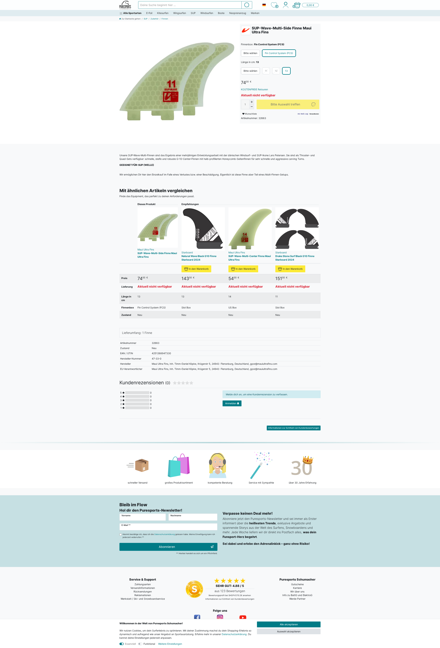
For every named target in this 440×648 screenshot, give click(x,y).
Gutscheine (297, 584)
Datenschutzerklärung (234, 634)
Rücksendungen (143, 591)
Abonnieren (167, 547)
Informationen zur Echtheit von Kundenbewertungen (293, 428)
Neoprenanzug (237, 13)
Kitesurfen (162, 13)
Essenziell (130, 643)
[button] (306, 5)
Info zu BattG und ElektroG (297, 595)
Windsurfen (206, 13)
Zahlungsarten (143, 584)
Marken (255, 13)
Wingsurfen (179, 13)
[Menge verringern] (251, 106)
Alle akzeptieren (289, 624)
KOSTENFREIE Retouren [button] (254, 89)
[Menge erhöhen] (251, 102)
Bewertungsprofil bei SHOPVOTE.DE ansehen (230, 595)
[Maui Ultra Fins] (246, 30)
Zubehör (154, 19)
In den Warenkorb (199, 268)
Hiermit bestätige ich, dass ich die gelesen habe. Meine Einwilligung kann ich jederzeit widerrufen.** (169, 535)
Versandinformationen (142, 587)
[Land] (264, 5)
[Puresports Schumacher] (125, 5)
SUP (193, 13)
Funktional (149, 643)
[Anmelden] (285, 5)
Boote (221, 13)
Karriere (297, 587)
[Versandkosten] (314, 114)
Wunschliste (250, 114)
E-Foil (149, 13)
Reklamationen (142, 595)
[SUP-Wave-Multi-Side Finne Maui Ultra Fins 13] (177, 81)
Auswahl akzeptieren (288, 631)
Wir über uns (297, 591)
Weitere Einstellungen (170, 643)
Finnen (165, 19)
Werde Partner (297, 598)
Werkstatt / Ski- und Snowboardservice (143, 598)
